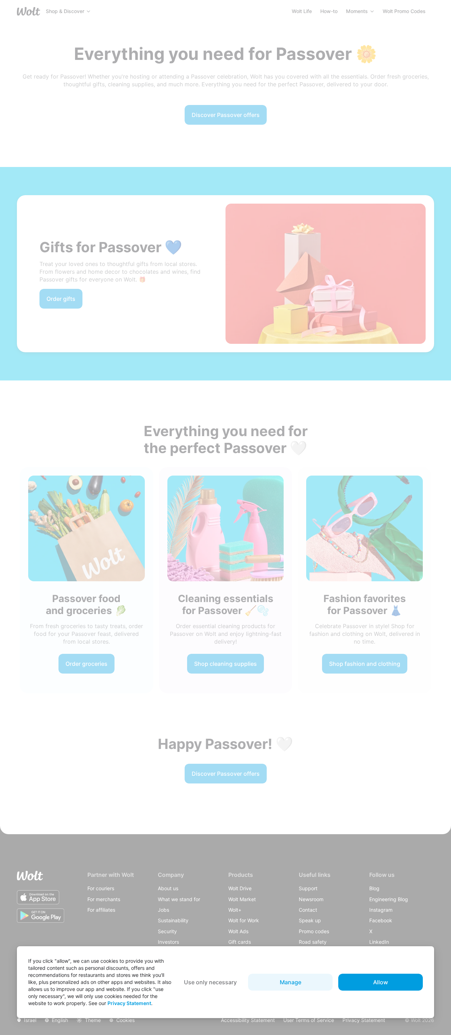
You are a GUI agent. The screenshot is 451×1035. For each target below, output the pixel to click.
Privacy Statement (129, 1003)
